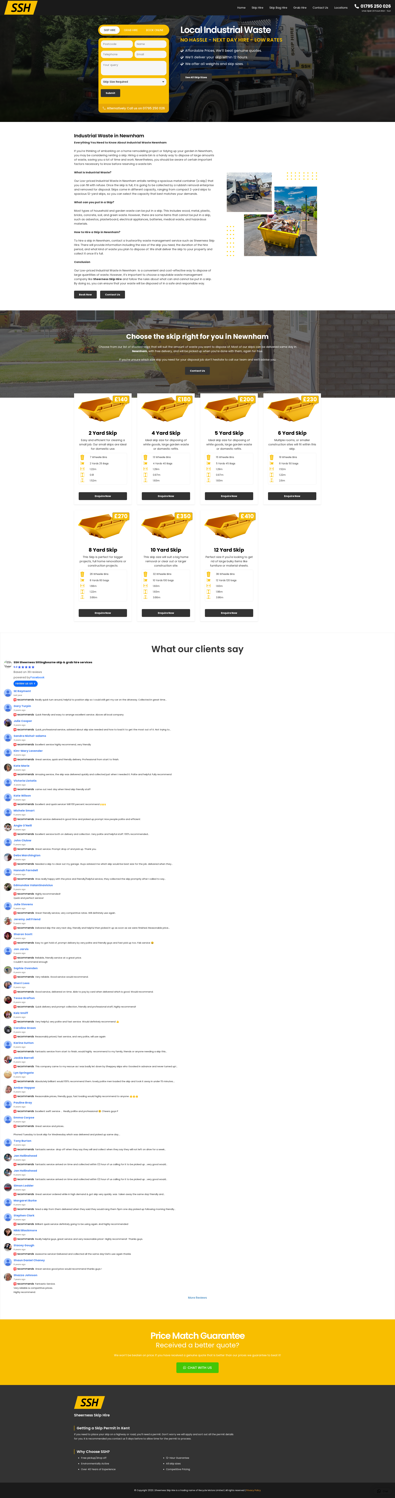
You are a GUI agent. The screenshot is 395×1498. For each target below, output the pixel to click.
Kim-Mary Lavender (28, 751)
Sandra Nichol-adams (30, 736)
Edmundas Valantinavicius (33, 885)
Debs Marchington (27, 855)
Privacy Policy (253, 1490)
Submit (110, 93)
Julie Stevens (23, 904)
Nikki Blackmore (25, 1230)
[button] (349, 7)
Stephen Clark (24, 1215)
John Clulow (22, 840)
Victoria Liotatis (25, 781)
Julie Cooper (23, 721)
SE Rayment (22, 691)
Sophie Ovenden (26, 968)
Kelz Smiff (21, 1013)
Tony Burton (22, 1141)
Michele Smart (24, 810)
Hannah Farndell (26, 870)
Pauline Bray (23, 1102)
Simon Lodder (24, 1185)
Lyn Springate (24, 1073)
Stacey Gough (24, 1245)
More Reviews (197, 1298)
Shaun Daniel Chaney (29, 1260)
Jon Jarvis (21, 949)
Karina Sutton (24, 1043)
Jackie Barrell (24, 1058)
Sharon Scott (23, 934)
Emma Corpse (24, 1117)
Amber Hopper (24, 1088)
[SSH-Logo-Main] (21, 8)
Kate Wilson (22, 795)
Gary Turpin (22, 706)
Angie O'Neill (23, 825)
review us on (24, 683)
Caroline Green (25, 1028)
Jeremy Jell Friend (27, 919)
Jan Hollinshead (25, 1156)
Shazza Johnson (25, 1275)
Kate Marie (21, 766)
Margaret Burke (25, 1200)
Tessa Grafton (24, 998)
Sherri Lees (21, 983)
